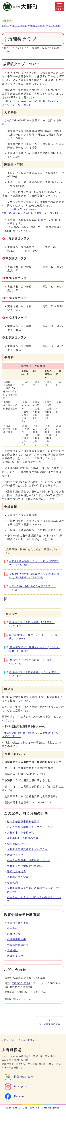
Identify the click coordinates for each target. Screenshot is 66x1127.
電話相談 (12, 950)
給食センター (15, 934)
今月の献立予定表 (18, 877)
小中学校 (12, 928)
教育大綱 (14, 882)
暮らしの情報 (19, 26)
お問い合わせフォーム (18, 999)
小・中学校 (54, 26)
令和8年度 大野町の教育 (22, 838)
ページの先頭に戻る (49, 1024)
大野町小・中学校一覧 (20, 832)
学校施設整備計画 (18, 945)
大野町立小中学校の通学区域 (24, 866)
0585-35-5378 (21, 983)
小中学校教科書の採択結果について (28, 860)
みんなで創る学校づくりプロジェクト (30, 827)
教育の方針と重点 (18, 922)
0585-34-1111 (22, 1060)
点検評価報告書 (16, 939)
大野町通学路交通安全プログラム (27, 849)
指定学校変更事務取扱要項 (23, 821)
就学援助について (18, 843)
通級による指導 (16, 871)
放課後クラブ (15, 855)
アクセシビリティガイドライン (20, 1040)
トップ (5, 26)
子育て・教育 (37, 26)
